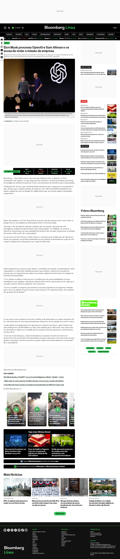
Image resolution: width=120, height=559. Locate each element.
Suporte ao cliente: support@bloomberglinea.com (103, 546)
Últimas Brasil (90, 348)
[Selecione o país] (22, 28)
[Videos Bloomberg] (98, 211)
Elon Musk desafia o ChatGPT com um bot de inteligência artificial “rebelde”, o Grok (34, 377)
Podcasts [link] (110, 34)
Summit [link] (34, 34)
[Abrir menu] (5, 28)
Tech (6, 43)
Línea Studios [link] (100, 34)
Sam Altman (92, 351)
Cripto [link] (81, 34)
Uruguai (35, 547)
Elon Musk (99, 348)
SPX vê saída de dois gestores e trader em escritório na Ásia (16, 502)
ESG (62, 539)
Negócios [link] (9, 34)
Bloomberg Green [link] (45, 34)
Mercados (64, 533)
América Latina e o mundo (39, 531)
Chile (34, 541)
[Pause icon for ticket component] (5, 38)
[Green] (98, 303)
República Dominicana (38, 553)
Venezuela (35, 539)
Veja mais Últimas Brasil (39, 432)
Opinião (63, 542)
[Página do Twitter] (8, 530)
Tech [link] (74, 34)
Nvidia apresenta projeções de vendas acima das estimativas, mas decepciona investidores (62, 452)
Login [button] (114, 28)
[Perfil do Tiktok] (22, 530)
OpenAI (108, 348)
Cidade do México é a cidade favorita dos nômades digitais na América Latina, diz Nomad (101, 503)
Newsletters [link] (90, 34)
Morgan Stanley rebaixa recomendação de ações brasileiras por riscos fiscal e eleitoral (71, 504)
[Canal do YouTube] (12, 530)
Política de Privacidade (96, 535)
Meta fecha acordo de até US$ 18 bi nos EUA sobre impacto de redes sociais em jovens (45, 503)
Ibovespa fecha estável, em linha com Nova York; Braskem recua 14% (15, 451)
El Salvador (35, 550)
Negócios (64, 531)
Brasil (34, 533)
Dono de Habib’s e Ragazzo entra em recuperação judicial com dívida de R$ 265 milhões (38, 452)
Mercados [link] (18, 34)
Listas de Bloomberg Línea (68, 535)
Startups (63, 538)
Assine (92, 531)
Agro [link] (27, 34)
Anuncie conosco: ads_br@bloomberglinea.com (102, 547)
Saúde (63, 544)
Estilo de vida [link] (57, 34)
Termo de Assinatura (95, 533)
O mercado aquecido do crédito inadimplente (93, 173)
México (34, 535)
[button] (1, 39)
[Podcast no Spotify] (26, 530)
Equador (35, 544)
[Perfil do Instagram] (15, 530)
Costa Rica (35, 548)
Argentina (35, 536)
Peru (34, 542)
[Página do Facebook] (5, 530)
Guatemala (35, 551)
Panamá (35, 545)
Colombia (35, 538)
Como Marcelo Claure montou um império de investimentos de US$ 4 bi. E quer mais (34, 385)
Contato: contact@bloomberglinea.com (100, 544)
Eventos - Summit (94, 543)
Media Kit (92, 536)
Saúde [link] (66, 34)
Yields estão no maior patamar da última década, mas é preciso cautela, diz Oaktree (34, 381)
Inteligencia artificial (103, 351)
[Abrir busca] (9, 28)
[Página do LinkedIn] (19, 530)
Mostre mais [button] (60, 513)
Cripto (63, 545)
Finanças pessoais (66, 541)
